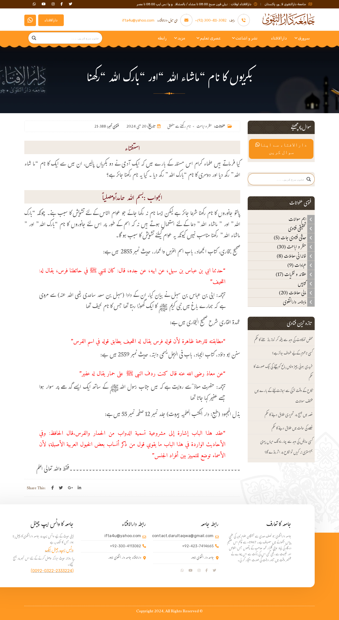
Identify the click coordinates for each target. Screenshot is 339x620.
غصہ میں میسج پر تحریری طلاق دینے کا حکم (289, 415)
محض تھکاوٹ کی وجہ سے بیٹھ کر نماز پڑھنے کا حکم (283, 340)
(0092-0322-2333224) (52, 570)
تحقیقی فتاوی (297, 228)
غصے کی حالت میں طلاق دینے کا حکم (292, 428)
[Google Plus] (70, 488)
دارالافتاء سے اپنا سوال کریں (283, 149)
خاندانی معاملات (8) (292, 256)
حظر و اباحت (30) (292, 246)
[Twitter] (61, 488)
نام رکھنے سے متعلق (179, 127)
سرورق (304, 38)
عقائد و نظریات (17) (291, 274)
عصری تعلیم (210, 38)
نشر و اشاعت (246, 38)
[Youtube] (191, 570)
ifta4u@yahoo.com (138, 20)
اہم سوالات (298, 219)
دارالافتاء (51, 20)
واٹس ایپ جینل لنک (59, 551)
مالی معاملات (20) (293, 292)
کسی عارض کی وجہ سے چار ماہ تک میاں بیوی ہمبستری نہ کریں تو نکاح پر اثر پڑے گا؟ (286, 447)
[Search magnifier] (34, 37)
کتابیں (302, 283)
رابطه (162, 38)
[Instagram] (199, 570)
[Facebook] (52, 488)
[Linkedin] (79, 488)
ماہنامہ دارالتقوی (295, 302)
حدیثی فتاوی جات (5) (290, 237)
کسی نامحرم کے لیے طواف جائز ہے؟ (292, 353)
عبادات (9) (297, 265)
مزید (181, 38)
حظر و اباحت (204, 127)
